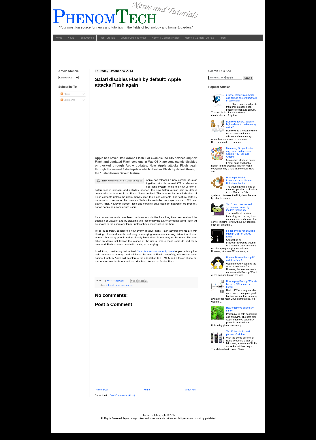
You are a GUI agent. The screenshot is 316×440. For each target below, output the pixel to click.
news (117, 285)
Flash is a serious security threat (156, 251)
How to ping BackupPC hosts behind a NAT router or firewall (241, 284)
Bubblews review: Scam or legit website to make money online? (241, 124)
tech (132, 285)
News (71, 37)
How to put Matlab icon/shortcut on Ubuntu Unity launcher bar (238, 180)
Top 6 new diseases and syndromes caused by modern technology (239, 207)
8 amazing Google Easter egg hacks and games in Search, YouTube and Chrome (239, 152)
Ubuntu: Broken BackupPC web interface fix (240, 259)
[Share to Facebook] (142, 281)
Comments (69, 100)
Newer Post (102, 389)
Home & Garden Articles (166, 37)
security (125, 285)
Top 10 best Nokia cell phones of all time (238, 333)
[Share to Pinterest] (146, 281)
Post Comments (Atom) (122, 395)
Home (58, 37)
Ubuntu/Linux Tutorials (133, 37)
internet (110, 285)
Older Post (190, 389)
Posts (66, 93)
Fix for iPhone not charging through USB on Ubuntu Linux (240, 233)
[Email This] (132, 281)
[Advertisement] (124, 54)
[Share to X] (139, 281)
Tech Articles (86, 37)
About (223, 37)
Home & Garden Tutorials (199, 37)
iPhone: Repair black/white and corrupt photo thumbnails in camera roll (241, 98)
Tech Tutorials (107, 37)
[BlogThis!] (136, 281)
